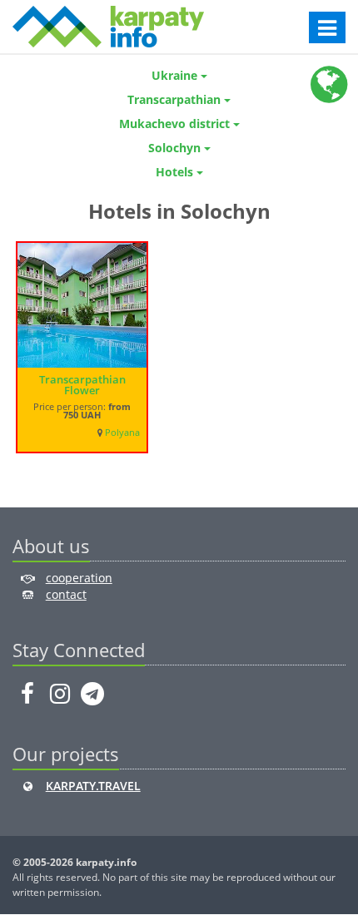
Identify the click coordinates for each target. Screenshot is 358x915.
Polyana (122, 432)
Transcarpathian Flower (82, 385)
